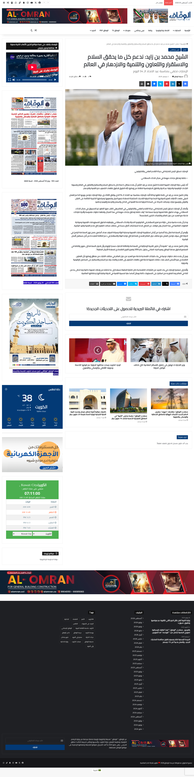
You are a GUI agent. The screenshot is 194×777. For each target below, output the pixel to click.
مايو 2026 (138, 630)
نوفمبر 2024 (137, 704)
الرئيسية (187, 30)
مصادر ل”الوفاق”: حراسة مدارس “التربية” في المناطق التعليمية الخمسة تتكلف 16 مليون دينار (129, 417)
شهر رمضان (64, 637)
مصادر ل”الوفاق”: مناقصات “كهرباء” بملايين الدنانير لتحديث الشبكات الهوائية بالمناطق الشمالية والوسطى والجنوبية (170, 414)
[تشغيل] (55, 79)
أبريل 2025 (138, 684)
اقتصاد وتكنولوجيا (162, 30)
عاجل (177, 43)
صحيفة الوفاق (178, 76)
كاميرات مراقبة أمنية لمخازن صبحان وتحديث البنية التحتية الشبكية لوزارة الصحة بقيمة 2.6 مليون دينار (88, 413)
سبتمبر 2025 (137, 663)
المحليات (177, 30)
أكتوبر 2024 (137, 708)
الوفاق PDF (104, 30)
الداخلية (66, 619)
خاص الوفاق (66, 632)
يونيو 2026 (138, 626)
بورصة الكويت (89, 632)
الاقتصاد (75, 619)
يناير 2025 (138, 696)
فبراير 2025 (138, 692)
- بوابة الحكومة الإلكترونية (49, 559)
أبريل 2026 (138, 634)
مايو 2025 (138, 679)
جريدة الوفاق (78, 632)
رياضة (150, 30)
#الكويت (91, 619)
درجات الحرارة (90, 637)
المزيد (93, 30)
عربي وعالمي (139, 30)
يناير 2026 (138, 647)
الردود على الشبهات (88, 623)
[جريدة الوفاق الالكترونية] (161, 15)
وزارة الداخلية (64, 641)
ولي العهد (90, 646)
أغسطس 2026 (136, 618)
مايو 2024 (138, 729)
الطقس (75, 623)
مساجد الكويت (76, 641)
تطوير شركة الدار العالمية (149, 762)
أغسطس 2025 (136, 667)
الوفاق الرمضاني (66, 628)
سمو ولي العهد (77, 637)
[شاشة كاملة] (9, 79)
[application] (32, 67)
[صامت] (13, 79)
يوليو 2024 (138, 720)
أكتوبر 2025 (137, 659)
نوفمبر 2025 (137, 655)
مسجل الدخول (172, 443)
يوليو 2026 (138, 622)
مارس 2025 (137, 688)
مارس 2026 (137, 638)
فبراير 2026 (138, 643)
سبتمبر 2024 (137, 712)
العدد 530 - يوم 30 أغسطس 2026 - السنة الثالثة (41, 181)
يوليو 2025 (138, 671)
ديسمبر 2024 (137, 700)
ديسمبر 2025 (137, 651)
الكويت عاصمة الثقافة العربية (85, 628)
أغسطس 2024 (136, 716)
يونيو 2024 (138, 725)
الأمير (83, 619)
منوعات (127, 30)
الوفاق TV (116, 30)
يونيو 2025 (138, 675)
